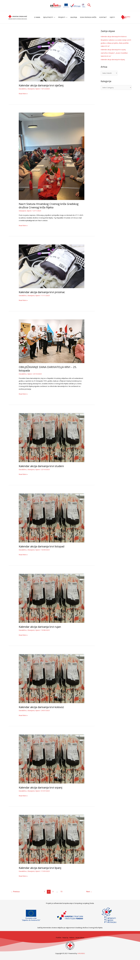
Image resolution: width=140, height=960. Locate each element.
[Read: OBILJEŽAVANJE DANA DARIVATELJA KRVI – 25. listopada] (51, 341)
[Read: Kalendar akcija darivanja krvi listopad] (51, 518)
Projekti (61, 17)
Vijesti (112, 17)
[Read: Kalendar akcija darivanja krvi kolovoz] (51, 678)
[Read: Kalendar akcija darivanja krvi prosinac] (51, 266)
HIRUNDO (81, 953)
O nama (37, 17)
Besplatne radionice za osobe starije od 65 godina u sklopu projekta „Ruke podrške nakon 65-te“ (116, 43)
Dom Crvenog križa (88, 17)
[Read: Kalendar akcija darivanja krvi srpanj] (51, 759)
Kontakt (103, 17)
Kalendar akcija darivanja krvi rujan (40, 627)
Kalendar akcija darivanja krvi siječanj (41, 85)
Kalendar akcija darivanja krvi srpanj (40, 787)
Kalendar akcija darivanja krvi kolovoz (41, 707)
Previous (15, 891)
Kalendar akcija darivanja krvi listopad (41, 546)
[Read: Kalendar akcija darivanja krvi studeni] (51, 437)
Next (89, 891)
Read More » (23, 93)
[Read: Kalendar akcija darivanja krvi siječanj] (51, 59)
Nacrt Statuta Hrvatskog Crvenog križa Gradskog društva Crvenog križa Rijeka (49, 205)
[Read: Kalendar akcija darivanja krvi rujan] (51, 598)
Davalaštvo (23, 89)
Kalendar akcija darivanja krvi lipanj (40, 868)
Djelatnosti (48, 17)
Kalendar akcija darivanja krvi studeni (41, 466)
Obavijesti (31, 89)
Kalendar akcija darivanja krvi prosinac (42, 292)
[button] (89, 5)
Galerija (73, 17)
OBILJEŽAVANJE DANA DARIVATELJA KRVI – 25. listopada (48, 368)
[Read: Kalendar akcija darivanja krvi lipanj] (51, 839)
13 (61, 891)
